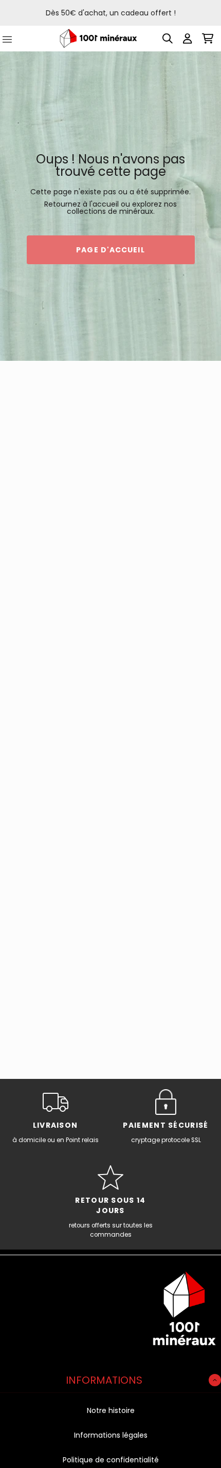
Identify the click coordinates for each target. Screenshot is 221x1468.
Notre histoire (111, 1410)
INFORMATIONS (104, 1380)
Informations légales (111, 1435)
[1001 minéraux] (98, 38)
